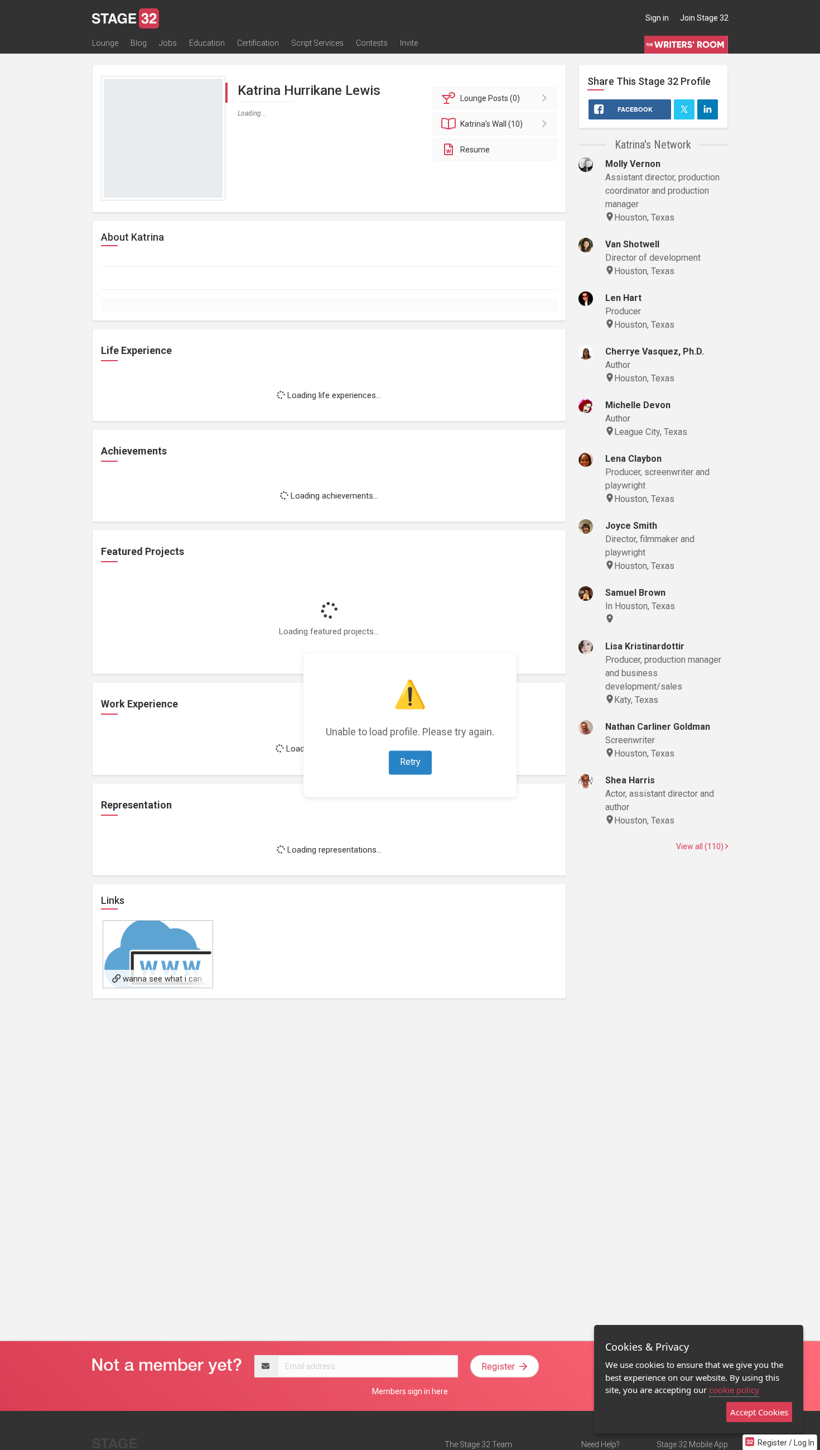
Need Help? (600, 1444)
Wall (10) (491, 123)
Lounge (105, 43)
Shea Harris (630, 780)
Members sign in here (410, 1391)
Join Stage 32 (704, 17)
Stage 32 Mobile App (692, 1444)
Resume (475, 149)
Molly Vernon (632, 164)
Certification (258, 43)
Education (207, 43)
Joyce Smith (631, 525)
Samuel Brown (635, 592)
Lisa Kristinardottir (644, 646)
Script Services (317, 43)
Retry (410, 762)
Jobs (168, 43)
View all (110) (700, 846)
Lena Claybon (633, 458)
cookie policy (734, 1389)
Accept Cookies (759, 1412)
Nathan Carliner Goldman (657, 726)
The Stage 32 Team (478, 1444)
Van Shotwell (632, 244)
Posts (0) (490, 98)
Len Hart (623, 298)
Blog (139, 43)
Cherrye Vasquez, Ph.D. (654, 351)
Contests (372, 43)
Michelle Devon (638, 405)
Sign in (657, 17)
